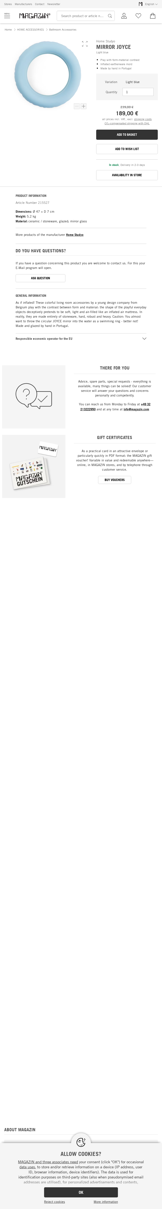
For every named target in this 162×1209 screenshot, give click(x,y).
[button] (85, 44)
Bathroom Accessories (62, 29)
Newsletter (53, 4)
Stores (8, 4)
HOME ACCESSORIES (30, 29)
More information (106, 1202)
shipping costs (143, 119)
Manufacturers (23, 4)
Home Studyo (75, 235)
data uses (27, 1167)
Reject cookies (54, 1202)
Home (8, 29)
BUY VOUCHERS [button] (115, 480)
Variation (111, 82)
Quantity (111, 92)
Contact (39, 4)
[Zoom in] (83, 106)
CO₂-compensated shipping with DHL (127, 123)
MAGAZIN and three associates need (48, 1161)
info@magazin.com (136, 409)
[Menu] (7, 15)
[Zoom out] (77, 106)
